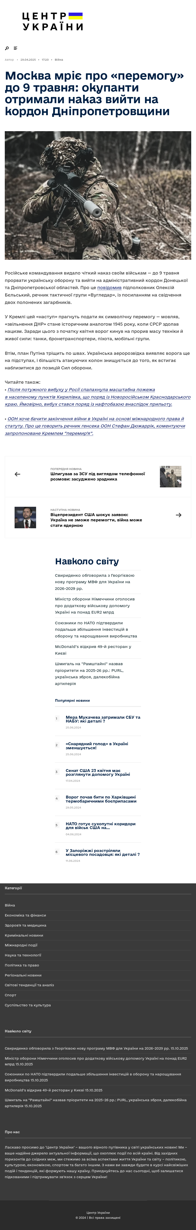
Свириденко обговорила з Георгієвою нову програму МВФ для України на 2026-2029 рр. (95, 582)
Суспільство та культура (28, 1005)
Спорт (10, 995)
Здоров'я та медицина (25, 925)
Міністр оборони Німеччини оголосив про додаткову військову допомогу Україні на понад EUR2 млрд (95, 605)
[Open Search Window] (7, 48)
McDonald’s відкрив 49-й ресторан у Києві (44, 1090)
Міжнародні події (21, 945)
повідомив (109, 287)
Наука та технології (23, 955)
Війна (59, 59)
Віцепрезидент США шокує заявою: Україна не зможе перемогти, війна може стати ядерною (96, 518)
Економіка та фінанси (25, 915)
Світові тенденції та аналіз (29, 985)
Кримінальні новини (24, 935)
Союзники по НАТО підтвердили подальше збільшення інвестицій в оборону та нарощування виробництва (96, 629)
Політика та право (22, 965)
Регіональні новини (23, 975)
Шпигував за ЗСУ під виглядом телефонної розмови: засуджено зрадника (97, 474)
